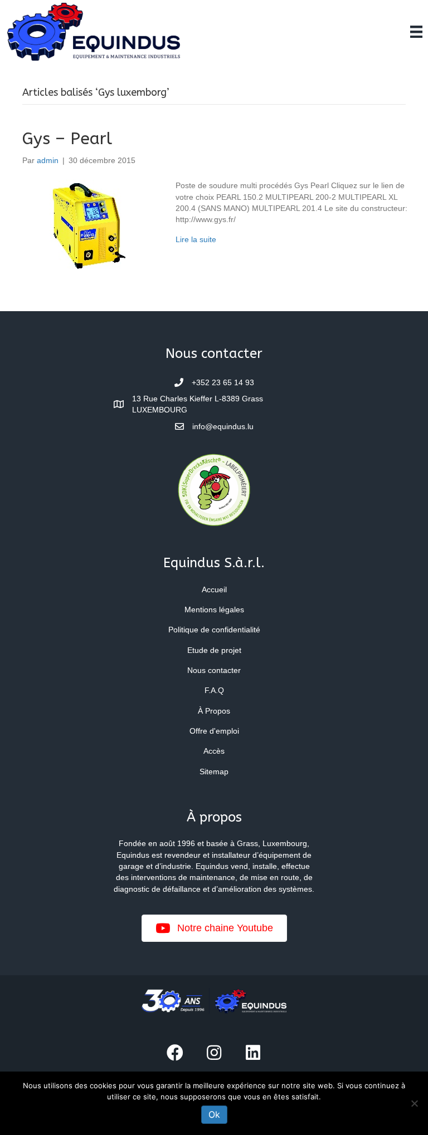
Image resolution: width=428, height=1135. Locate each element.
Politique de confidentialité (214, 629)
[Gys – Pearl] (88, 226)
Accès (214, 750)
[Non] (414, 1103)
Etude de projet (214, 650)
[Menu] (416, 31)
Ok (214, 1114)
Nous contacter (214, 670)
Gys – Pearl (67, 139)
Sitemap (214, 771)
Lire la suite (196, 239)
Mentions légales (214, 609)
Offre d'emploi (214, 730)
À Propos (214, 710)
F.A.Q (214, 690)
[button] (175, 1052)
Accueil (214, 589)
